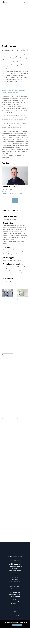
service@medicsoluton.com (15, 556)
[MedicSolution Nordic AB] (5, 2)
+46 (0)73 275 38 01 (7, 191)
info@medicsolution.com (15, 553)
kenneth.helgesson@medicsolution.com (12, 193)
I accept (17, 625)
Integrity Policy (15, 615)
